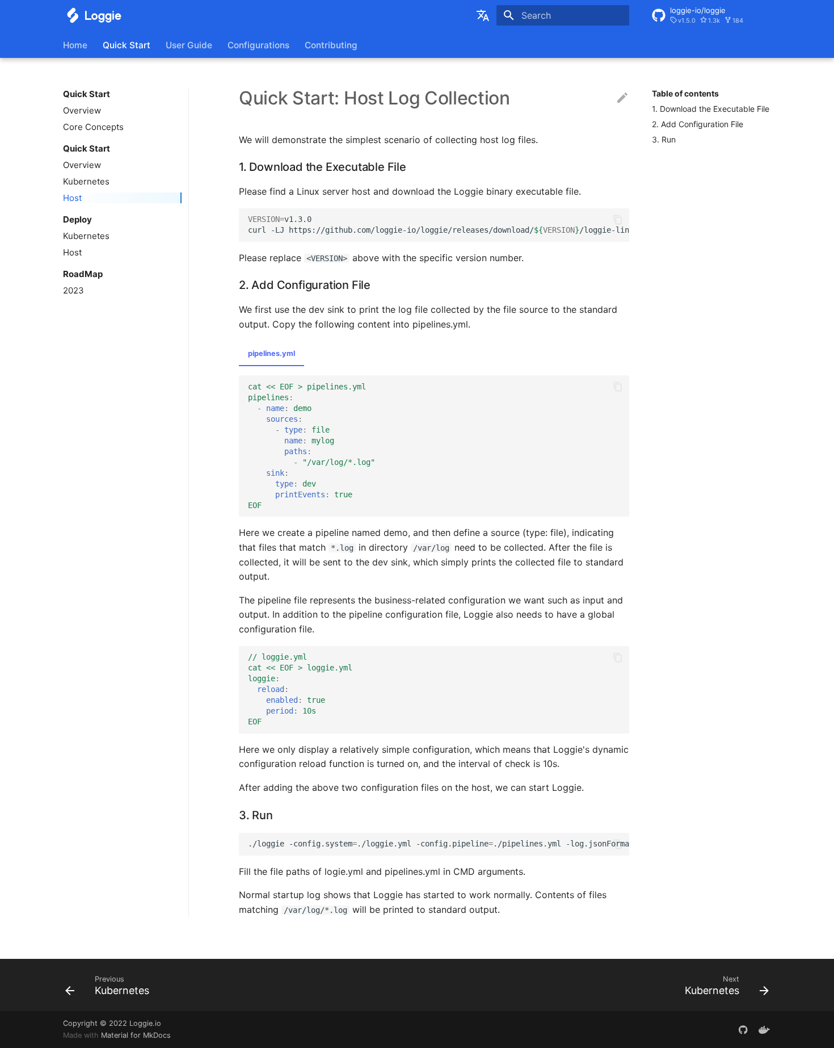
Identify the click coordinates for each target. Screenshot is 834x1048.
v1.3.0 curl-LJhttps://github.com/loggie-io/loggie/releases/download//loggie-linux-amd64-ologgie (438, 224)
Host (72, 197)
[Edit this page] (622, 98)
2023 (73, 290)
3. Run (664, 139)
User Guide (189, 45)
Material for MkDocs (136, 1035)
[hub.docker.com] (764, 1029)
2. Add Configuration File (697, 124)
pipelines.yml (271, 353)
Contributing (331, 45)
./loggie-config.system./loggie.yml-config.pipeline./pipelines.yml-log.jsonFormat (438, 843)
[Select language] (482, 15)
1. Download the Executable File (710, 109)
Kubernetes (86, 181)
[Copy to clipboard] (618, 220)
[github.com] (743, 1029)
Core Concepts (93, 126)
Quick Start (126, 45)
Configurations (258, 45)
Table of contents (685, 93)
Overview (82, 110)
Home (75, 45)
